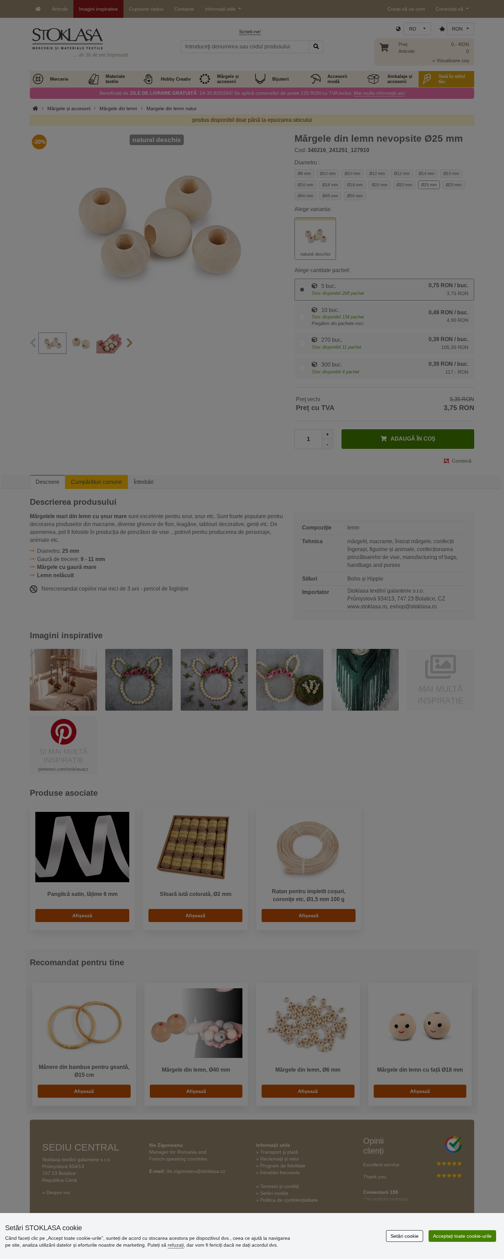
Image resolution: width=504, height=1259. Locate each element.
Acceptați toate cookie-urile (462, 1236)
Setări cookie (405, 1236)
